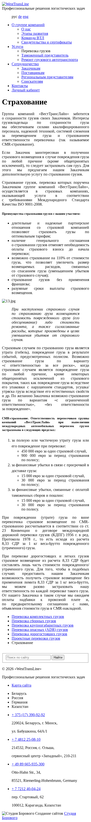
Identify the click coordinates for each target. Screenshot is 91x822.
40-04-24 (26, 789)
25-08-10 (26, 739)
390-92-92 (28, 715)
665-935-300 (28, 764)
